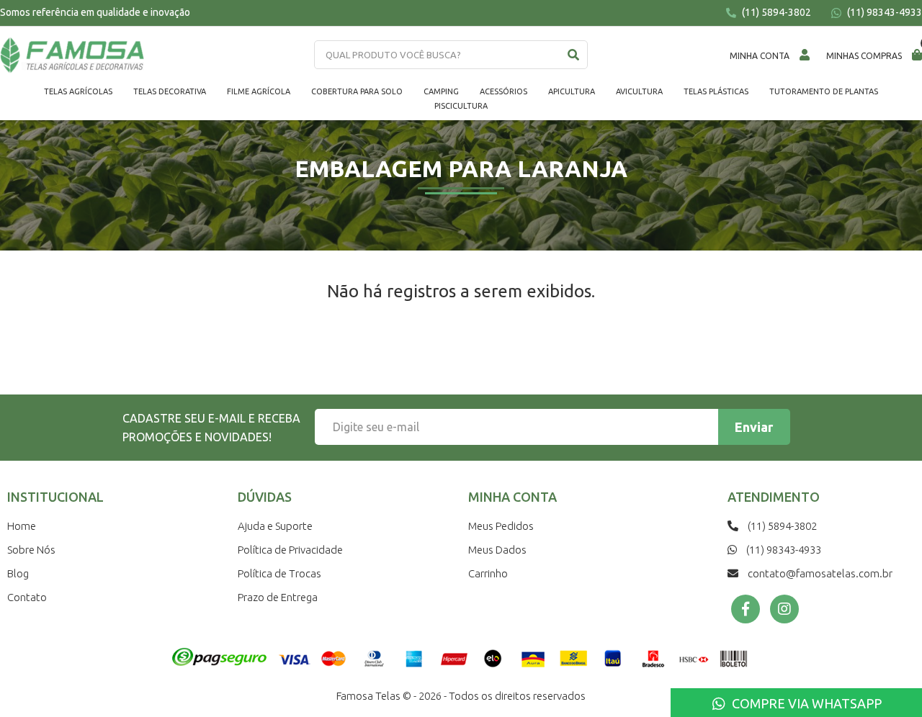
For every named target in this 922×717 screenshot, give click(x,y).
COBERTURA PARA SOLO (357, 91)
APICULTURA (571, 91)
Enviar (754, 427)
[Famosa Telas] (72, 55)
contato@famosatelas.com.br (819, 573)
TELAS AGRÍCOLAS (78, 91)
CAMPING (441, 91)
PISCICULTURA (461, 106)
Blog (18, 573)
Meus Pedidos (501, 526)
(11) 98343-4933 (883, 12)
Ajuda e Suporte (275, 526)
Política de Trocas (279, 573)
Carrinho (488, 573)
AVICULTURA (639, 91)
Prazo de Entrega (278, 597)
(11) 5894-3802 (775, 12)
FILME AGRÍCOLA (258, 91)
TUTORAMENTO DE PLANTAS (823, 91)
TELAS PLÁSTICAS (716, 91)
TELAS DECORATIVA (169, 91)
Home (21, 526)
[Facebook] (745, 609)
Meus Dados (497, 550)
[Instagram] (784, 609)
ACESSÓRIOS (503, 91)
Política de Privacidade (290, 550)
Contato (27, 597)
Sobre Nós (31, 550)
